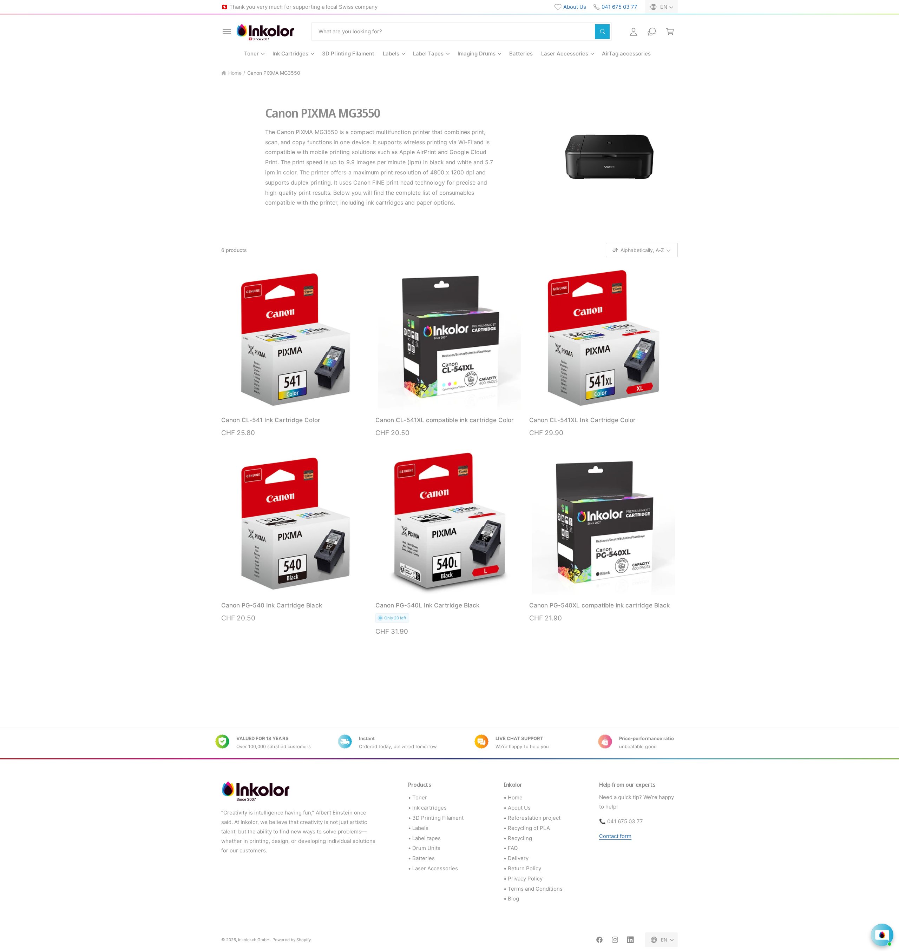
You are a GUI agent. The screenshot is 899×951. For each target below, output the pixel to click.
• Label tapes (424, 838)
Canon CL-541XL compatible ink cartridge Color (444, 420)
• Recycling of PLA (527, 828)
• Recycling (518, 838)
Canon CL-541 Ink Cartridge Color (270, 420)
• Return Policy (522, 868)
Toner (251, 53)
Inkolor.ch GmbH (254, 939)
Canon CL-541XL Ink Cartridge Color (582, 420)
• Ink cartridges (427, 807)
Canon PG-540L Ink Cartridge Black (427, 605)
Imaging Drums (477, 53)
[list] (449, 742)
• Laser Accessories (433, 868)
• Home (513, 797)
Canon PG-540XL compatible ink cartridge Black (599, 605)
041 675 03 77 (619, 7)
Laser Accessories (564, 53)
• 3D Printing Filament (436, 817)
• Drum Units (424, 848)
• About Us (517, 807)
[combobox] (461, 31)
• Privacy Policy (523, 878)
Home (235, 73)
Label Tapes (428, 53)
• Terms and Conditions (533, 888)
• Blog (511, 898)
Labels (391, 53)
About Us (574, 7)
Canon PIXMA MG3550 (273, 73)
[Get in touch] (652, 31)
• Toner (417, 797)
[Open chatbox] (882, 935)
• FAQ (511, 848)
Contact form (615, 836)
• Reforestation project (532, 817)
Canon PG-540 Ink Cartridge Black (271, 605)
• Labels (418, 828)
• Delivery (516, 858)
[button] (227, 31)
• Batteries (421, 858)
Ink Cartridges (290, 53)
